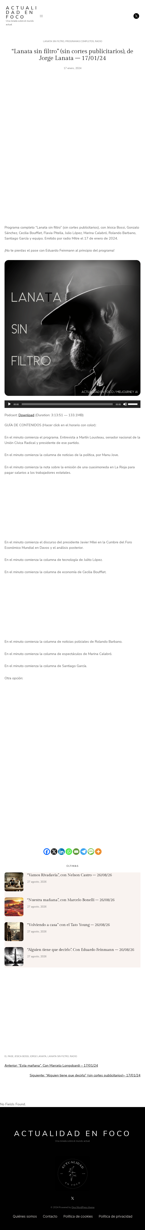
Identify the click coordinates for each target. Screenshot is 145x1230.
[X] (54, 851)
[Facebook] (46, 851)
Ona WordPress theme (83, 1207)
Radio (98, 41)
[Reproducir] (9, 404)
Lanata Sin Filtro (53, 41)
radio (73, 1056)
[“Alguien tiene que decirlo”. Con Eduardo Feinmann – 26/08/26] (14, 957)
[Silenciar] (125, 404)
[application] (72, 404)
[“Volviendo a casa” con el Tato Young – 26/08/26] (14, 932)
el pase (9, 1056)
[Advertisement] (72, 117)
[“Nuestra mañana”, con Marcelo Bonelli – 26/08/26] (14, 907)
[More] (98, 851)
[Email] (76, 851)
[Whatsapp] (69, 851)
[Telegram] (83, 851)
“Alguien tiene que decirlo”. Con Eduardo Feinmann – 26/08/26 (80, 949)
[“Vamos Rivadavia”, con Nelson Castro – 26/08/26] (14, 882)
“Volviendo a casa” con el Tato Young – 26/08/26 (68, 925)
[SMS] (91, 851)
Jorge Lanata (38, 1056)
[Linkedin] (61, 851)
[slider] (133, 403)
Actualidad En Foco (22, 12)
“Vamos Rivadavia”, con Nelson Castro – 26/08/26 (69, 875)
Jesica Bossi (22, 1056)
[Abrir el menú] (41, 16)
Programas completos (79, 41)
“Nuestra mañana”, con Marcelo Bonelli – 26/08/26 (71, 900)
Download (26, 415)
